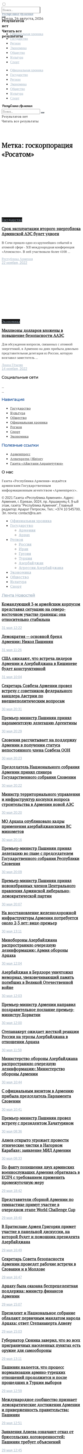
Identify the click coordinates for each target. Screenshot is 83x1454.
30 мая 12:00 (12, 1023)
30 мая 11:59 (12, 1050)
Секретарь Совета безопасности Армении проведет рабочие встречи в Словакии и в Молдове (39, 1264)
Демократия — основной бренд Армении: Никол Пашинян (32, 639)
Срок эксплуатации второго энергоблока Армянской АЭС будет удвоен (41, 231)
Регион (15, 43)
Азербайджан (31, 563)
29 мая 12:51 (12, 1423)
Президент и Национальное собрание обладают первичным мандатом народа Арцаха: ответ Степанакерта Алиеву (41, 1318)
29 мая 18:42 (12, 1191)
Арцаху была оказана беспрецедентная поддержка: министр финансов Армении (40, 1291)
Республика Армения (17, 259)
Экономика (18, 48)
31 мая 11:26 (12, 650)
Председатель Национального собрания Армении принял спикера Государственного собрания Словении (41, 772)
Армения (27, 530)
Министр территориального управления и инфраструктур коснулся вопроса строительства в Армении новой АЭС (41, 799)
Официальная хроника (26, 70)
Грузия (25, 553)
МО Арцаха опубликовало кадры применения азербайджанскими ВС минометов (36, 826)
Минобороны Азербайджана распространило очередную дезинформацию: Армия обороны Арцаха (35, 947)
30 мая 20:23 (12, 758)
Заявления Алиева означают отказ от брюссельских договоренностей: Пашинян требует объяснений (38, 1436)
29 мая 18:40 (12, 1218)
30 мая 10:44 (12, 1082)
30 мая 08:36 (12, 1131)
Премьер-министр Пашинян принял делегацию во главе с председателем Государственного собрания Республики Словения (40, 856)
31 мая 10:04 (12, 677)
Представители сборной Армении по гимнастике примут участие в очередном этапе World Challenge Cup (38, 1204)
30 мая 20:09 (12, 872)
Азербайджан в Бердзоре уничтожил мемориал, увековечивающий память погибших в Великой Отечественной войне (38, 980)
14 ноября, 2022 (14, 369)
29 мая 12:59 (12, 1391)
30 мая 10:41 (12, 1109)
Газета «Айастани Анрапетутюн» (36, 463)
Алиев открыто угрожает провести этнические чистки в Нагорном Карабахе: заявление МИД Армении (36, 1145)
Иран (23, 549)
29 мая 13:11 (12, 1359)
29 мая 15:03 (12, 1331)
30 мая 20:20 (12, 812)
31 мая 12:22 (12, 628)
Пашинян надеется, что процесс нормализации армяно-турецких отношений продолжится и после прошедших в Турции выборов (34, 1375)
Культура (16, 57)
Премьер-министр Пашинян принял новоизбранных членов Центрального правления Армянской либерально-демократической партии (39, 888)
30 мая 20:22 (12, 785)
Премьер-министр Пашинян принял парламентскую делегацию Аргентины (39, 720)
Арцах (24, 535)
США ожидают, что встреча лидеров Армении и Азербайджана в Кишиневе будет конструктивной (39, 663)
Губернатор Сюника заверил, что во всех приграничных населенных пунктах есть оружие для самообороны (41, 1345)
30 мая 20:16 (12, 840)
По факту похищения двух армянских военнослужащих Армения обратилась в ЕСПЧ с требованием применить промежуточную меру (41, 1175)
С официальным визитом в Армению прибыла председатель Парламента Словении (38, 1096)
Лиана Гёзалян (12, 365)
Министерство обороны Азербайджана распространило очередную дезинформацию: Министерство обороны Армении (40, 1066)
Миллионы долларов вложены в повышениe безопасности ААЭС (33, 333)
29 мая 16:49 (12, 1250)
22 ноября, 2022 (14, 263)
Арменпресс (20, 454)
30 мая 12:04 (12, 963)
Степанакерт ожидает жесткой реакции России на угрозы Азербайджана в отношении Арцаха (40, 1036)
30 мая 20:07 (12, 904)
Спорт (14, 62)
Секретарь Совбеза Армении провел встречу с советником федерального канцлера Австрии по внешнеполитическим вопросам (37, 693)
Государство (19, 74)
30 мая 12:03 (12, 996)
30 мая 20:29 (12, 731)
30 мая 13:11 (12, 931)
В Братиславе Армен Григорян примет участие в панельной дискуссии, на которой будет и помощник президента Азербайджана (41, 1234)
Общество (17, 52)
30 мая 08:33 (12, 1158)
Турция (25, 558)
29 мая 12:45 (12, 1450)
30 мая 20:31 (12, 709)
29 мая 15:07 (12, 1304)
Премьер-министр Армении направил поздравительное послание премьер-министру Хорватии (39, 1009)
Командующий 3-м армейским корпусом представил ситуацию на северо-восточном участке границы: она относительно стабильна (41, 612)
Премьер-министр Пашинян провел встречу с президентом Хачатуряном (38, 1120)
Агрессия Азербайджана (41, 567)
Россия (25, 544)
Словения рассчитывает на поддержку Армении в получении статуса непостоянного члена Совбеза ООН (39, 745)
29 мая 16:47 (12, 1277)
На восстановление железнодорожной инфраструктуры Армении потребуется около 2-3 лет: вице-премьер (40, 917)
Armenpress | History (26, 458)
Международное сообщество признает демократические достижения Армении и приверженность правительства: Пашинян (41, 1407)
